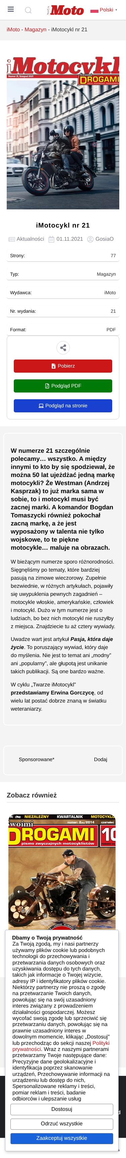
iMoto (13, 30)
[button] (63, 348)
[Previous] (19, 892)
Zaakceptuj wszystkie (61, 1138)
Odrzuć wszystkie (62, 1124)
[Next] (106, 892)
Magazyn (35, 30)
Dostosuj (61, 1109)
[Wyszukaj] (29, 10)
